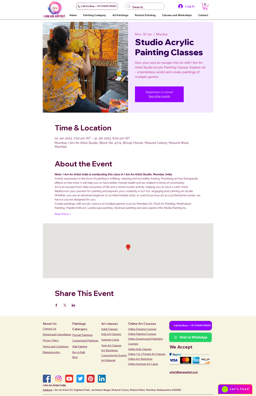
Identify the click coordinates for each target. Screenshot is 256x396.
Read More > (63, 214)
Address (47, 389)
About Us (50, 324)
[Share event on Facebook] (56, 305)
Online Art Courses (142, 324)
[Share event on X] (65, 305)
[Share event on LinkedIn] (73, 305)
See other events (159, 96)
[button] (97, 6)
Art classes (109, 324)
